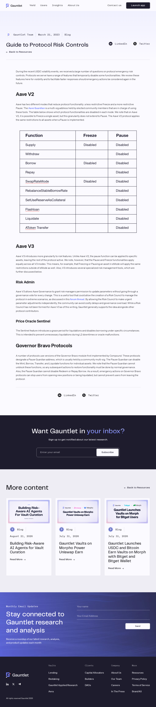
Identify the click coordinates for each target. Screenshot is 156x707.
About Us (116, 672)
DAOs (88, 685)
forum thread (77, 299)
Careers (115, 685)
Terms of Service (141, 685)
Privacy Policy (139, 678)
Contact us (114, 5)
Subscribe (107, 452)
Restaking (53, 678)
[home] (14, 5)
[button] (32, 5)
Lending (52, 672)
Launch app (138, 5)
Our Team (116, 678)
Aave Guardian (36, 108)
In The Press (118, 691)
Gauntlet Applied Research (63, 685)
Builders (89, 678)
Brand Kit (137, 691)
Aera (51, 691)
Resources (138, 672)
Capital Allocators (94, 672)
